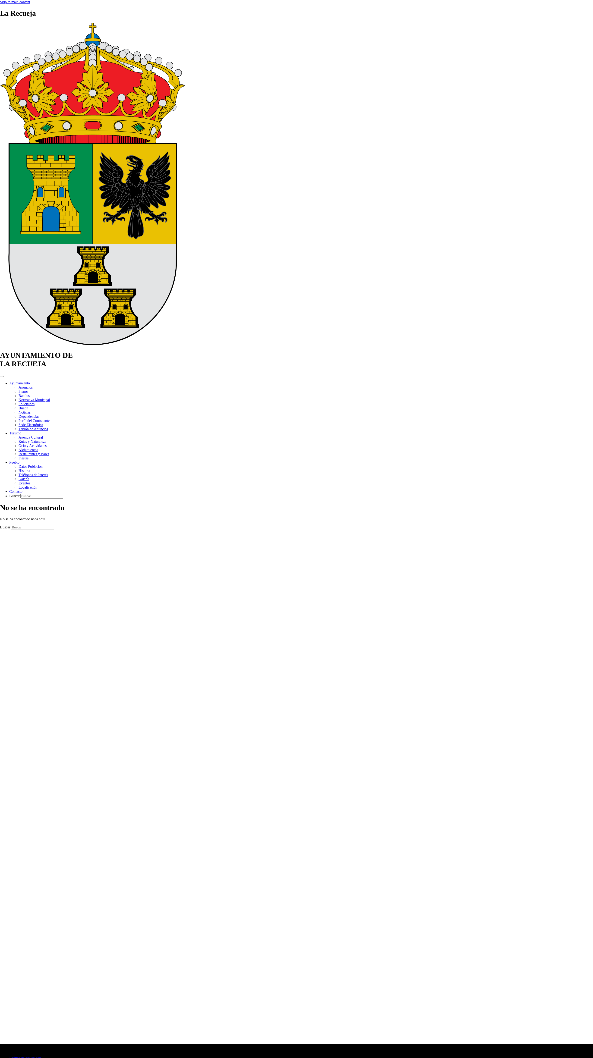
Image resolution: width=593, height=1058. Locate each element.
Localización (28, 487)
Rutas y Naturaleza (32, 441)
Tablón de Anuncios (33, 429)
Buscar (14, 496)
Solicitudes (27, 404)
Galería (24, 479)
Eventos (24, 483)
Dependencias (29, 416)
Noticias (25, 412)
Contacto (15, 491)
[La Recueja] (92, 344)
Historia (24, 471)
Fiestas (23, 458)
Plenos (23, 391)
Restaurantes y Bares (34, 454)
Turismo (15, 433)
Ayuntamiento (19, 383)
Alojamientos (28, 450)
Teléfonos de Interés (33, 475)
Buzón (23, 408)
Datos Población (31, 466)
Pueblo (14, 462)
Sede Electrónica (31, 425)
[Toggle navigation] (2, 376)
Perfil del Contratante (34, 421)
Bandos (24, 396)
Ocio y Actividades (33, 446)
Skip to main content (15, 2)
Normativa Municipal (34, 400)
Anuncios (26, 387)
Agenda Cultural (31, 437)
